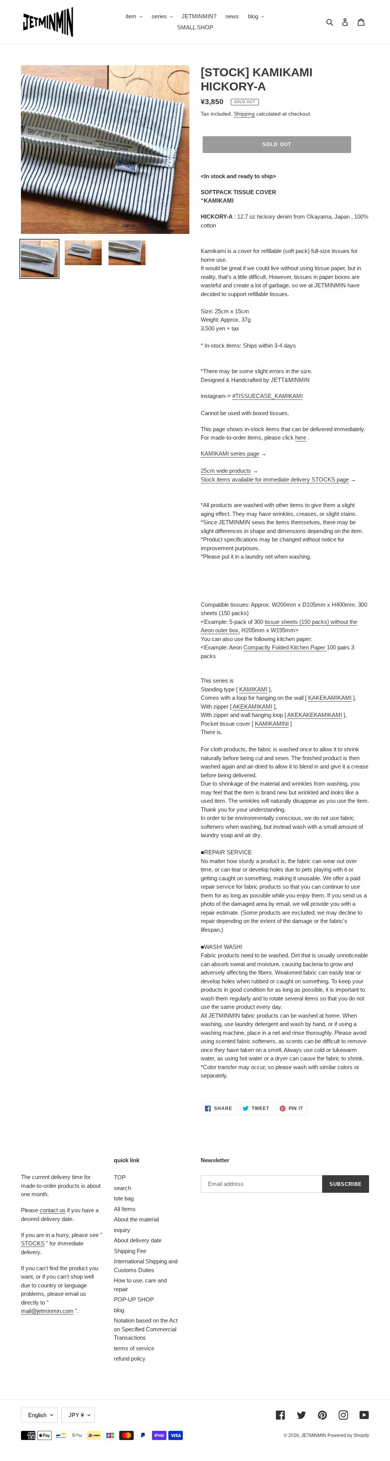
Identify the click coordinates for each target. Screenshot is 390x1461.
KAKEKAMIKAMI (330, 697)
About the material (136, 1219)
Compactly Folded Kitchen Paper (284, 647)
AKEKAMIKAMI (252, 706)
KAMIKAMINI (272, 723)
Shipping (244, 114)
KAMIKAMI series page (230, 453)
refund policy (129, 1358)
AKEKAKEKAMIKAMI (314, 715)
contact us (53, 1210)
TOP (120, 1177)
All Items (125, 1209)
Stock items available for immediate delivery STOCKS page (275, 479)
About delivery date (137, 1240)
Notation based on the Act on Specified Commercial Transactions (145, 1329)
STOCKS (33, 1243)
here (300, 437)
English (37, 1415)
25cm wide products (226, 470)
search (122, 1188)
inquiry (122, 1230)
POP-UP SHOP (134, 1299)
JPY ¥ (76, 1415)
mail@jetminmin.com (47, 1311)
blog (119, 1310)
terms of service (134, 1348)
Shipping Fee (130, 1251)
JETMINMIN (313, 1435)
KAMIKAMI (253, 689)
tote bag (124, 1198)
